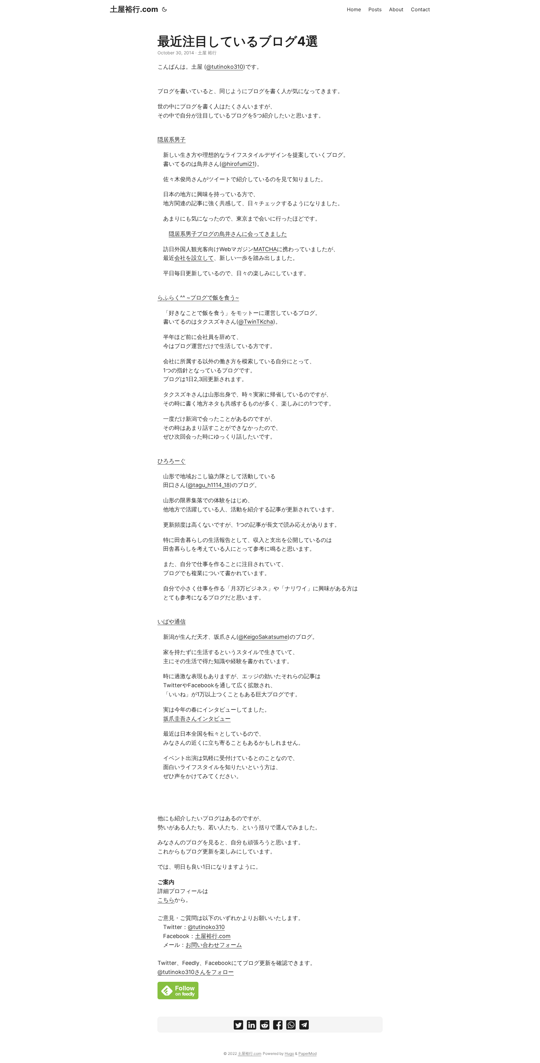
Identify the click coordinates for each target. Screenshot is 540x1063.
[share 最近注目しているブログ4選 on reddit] (264, 1026)
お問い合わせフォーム (214, 944)
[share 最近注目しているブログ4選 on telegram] (304, 1026)
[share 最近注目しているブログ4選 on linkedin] (251, 1026)
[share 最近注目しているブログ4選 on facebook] (277, 1026)
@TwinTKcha (255, 321)
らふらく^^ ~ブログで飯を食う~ (198, 297)
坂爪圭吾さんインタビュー (197, 718)
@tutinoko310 (224, 66)
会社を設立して (194, 258)
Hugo (289, 1053)
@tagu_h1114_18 (209, 485)
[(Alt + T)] (164, 9)
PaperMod (307, 1053)
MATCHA (265, 249)
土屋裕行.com (134, 9)
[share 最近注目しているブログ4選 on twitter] (238, 1026)
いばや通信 (172, 621)
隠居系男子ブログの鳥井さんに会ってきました (228, 234)
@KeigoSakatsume (263, 636)
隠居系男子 (172, 139)
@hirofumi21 (238, 164)
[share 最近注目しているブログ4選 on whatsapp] (291, 1026)
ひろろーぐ (172, 461)
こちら (166, 900)
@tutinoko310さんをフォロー (196, 972)
